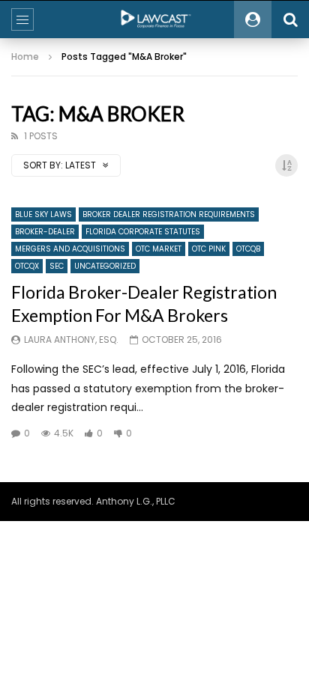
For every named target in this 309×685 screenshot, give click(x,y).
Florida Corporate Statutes (143, 231)
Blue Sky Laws (43, 214)
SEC (57, 266)
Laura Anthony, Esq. (71, 339)
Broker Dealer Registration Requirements (168, 214)
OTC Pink (209, 249)
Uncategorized (105, 266)
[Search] (290, 19)
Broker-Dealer (45, 231)
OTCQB (248, 249)
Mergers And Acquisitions (70, 249)
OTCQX (27, 266)
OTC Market (159, 249)
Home (25, 56)
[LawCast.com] (154, 19)
